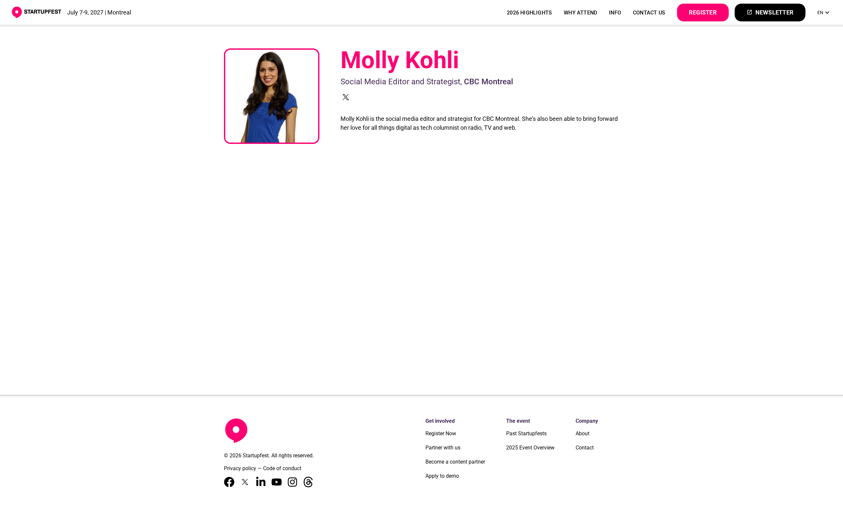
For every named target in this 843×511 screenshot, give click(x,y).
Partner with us (442, 447)
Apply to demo (442, 476)
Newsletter (770, 12)
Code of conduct (282, 468)
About (582, 433)
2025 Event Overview (530, 447)
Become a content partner (455, 462)
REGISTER (703, 12)
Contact (585, 447)
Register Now (440, 433)
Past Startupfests (526, 433)
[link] (824, 12)
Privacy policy (240, 468)
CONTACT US (649, 13)
